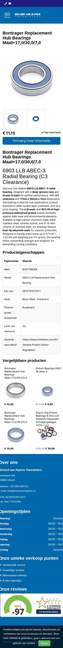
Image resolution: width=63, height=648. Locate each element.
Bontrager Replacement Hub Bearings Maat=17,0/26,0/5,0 (15, 373)
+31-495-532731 (19, 486)
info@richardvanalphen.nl (21, 490)
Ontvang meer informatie (31, 141)
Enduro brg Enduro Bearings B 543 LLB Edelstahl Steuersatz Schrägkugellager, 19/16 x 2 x (48, 419)
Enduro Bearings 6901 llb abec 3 (49, 370)
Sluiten (44, 643)
